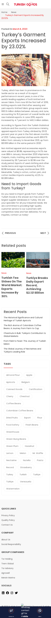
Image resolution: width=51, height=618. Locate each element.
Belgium (26, 382)
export (27, 417)
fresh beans (32, 424)
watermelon (13, 488)
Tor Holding (6, 558)
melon (23, 453)
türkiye (9, 481)
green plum (12, 446)
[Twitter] (16, 592)
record (10, 467)
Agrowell (5, 573)
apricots (10, 382)
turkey (9, 474)
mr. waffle (38, 453)
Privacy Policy (8, 515)
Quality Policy (8, 520)
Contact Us (7, 524)
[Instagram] (12, 592)
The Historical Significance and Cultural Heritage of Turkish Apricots (23, 319)
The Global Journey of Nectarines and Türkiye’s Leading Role (22, 350)
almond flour (13, 374)
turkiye (36, 474)
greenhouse (12, 431)
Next (46, 277)
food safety (12, 424)
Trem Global (7, 563)
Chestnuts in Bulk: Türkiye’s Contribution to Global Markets (25, 335)
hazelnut (29, 446)
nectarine (11, 460)
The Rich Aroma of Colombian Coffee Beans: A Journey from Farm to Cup (22, 327)
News (4, 273)
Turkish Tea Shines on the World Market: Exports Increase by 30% (11, 287)
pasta (40, 460)
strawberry (26, 467)
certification (35, 389)
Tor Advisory (7, 568)
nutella (26, 460)
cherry (9, 396)
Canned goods (14, 389)
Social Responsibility (11, 544)
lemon (9, 453)
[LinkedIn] (3, 592)
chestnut (25, 396)
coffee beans (13, 403)
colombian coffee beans (19, 410)
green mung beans (16, 438)
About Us (5, 539)
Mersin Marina (8, 577)
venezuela (25, 481)
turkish (23, 474)
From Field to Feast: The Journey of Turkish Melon (25, 342)
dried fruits (12, 417)
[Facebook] (7, 592)
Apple (29, 374)
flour (39, 417)
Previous (5, 277)
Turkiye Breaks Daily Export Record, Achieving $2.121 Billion (37, 285)
